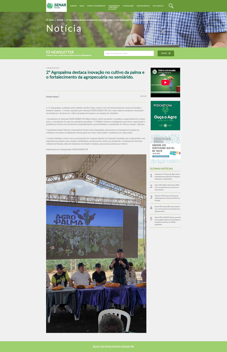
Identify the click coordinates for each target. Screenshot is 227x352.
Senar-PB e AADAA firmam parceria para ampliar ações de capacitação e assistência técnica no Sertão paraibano (168, 220)
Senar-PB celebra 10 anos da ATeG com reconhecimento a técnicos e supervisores (167, 187)
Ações (82, 6)
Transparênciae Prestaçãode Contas (114, 7)
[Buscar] (171, 6)
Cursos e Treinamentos (96, 6)
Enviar (164, 53)
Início (51, 20)
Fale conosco (158, 6)
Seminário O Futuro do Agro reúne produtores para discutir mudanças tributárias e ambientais (167, 176)
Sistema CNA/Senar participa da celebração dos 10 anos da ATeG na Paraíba (167, 198)
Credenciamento (143, 6)
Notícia (60, 20)
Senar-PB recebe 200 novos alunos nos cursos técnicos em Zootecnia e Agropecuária (167, 208)
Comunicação (128, 6)
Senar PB (73, 6)
